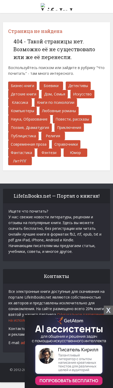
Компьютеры (22, 110)
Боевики (51, 85)
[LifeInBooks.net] (56, 5)
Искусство (82, 94)
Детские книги (23, 94)
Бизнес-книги (22, 85)
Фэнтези (49, 152)
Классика (20, 102)
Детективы (78, 85)
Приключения (69, 127)
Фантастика (21, 152)
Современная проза (29, 144)
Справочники (66, 144)
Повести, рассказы (72, 119)
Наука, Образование (29, 119)
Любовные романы (59, 110)
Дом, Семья (54, 94)
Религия (53, 135)
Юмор (75, 152)
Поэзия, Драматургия (30, 127)
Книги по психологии (55, 102)
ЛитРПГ (20, 160)
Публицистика (23, 135)
